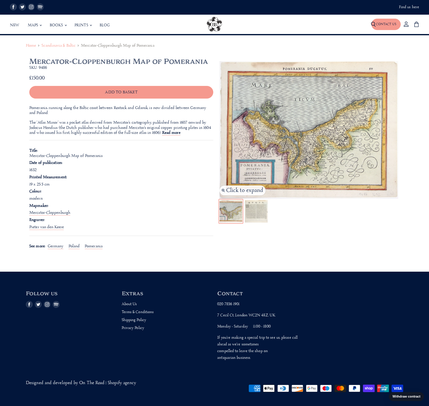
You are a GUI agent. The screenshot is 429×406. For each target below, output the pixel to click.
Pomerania (94, 246)
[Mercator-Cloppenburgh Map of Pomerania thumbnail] (231, 211)
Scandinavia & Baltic (58, 45)
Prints (81, 25)
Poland (74, 246)
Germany (56, 246)
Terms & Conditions (138, 312)
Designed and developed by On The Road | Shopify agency (81, 383)
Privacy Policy (133, 328)
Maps (33, 25)
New (14, 25)
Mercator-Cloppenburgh (49, 213)
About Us (129, 304)
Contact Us (386, 24)
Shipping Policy (134, 320)
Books (57, 25)
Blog (105, 25)
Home (31, 45)
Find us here (409, 7)
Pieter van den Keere (46, 227)
